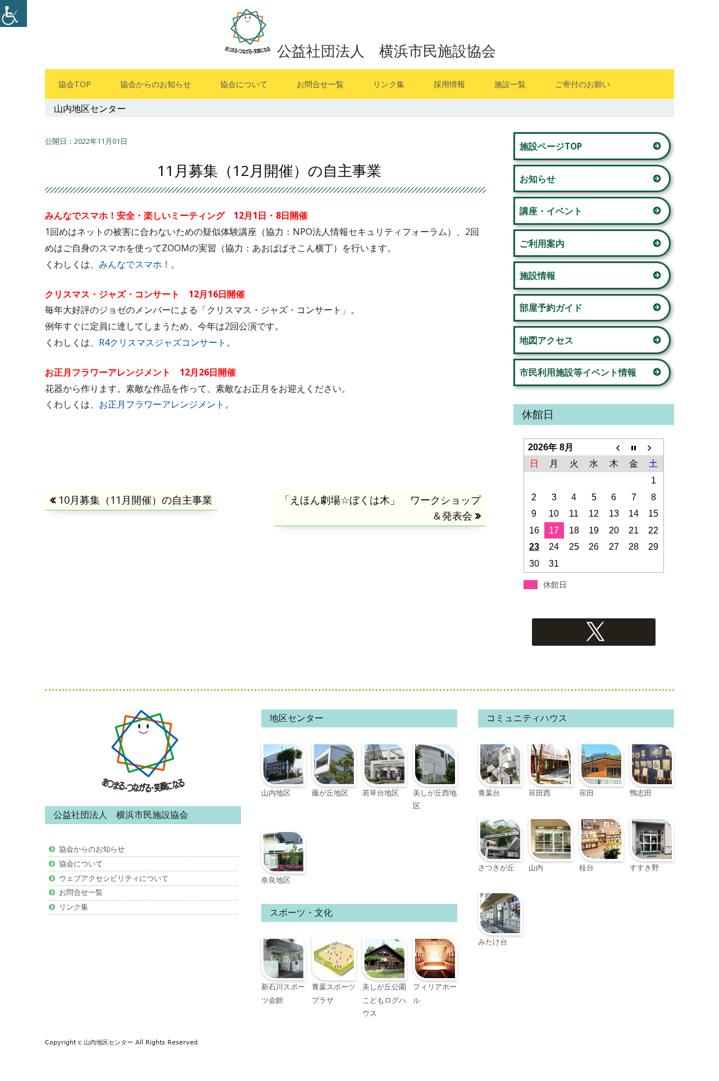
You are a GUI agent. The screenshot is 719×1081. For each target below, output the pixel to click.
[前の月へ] (614, 447)
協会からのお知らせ (155, 84)
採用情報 (449, 84)
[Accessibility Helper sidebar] (13, 13)
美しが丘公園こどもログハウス (384, 1000)
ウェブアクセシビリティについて (114, 878)
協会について (243, 84)
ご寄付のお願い (582, 84)
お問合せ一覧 (320, 84)
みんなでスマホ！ (135, 264)
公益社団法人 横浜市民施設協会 (386, 50)
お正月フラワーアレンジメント (162, 404)
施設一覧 (510, 84)
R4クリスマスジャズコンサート (162, 342)
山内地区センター (109, 1042)
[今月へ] (633, 447)
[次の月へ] (653, 447)
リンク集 (388, 84)
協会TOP (74, 84)
